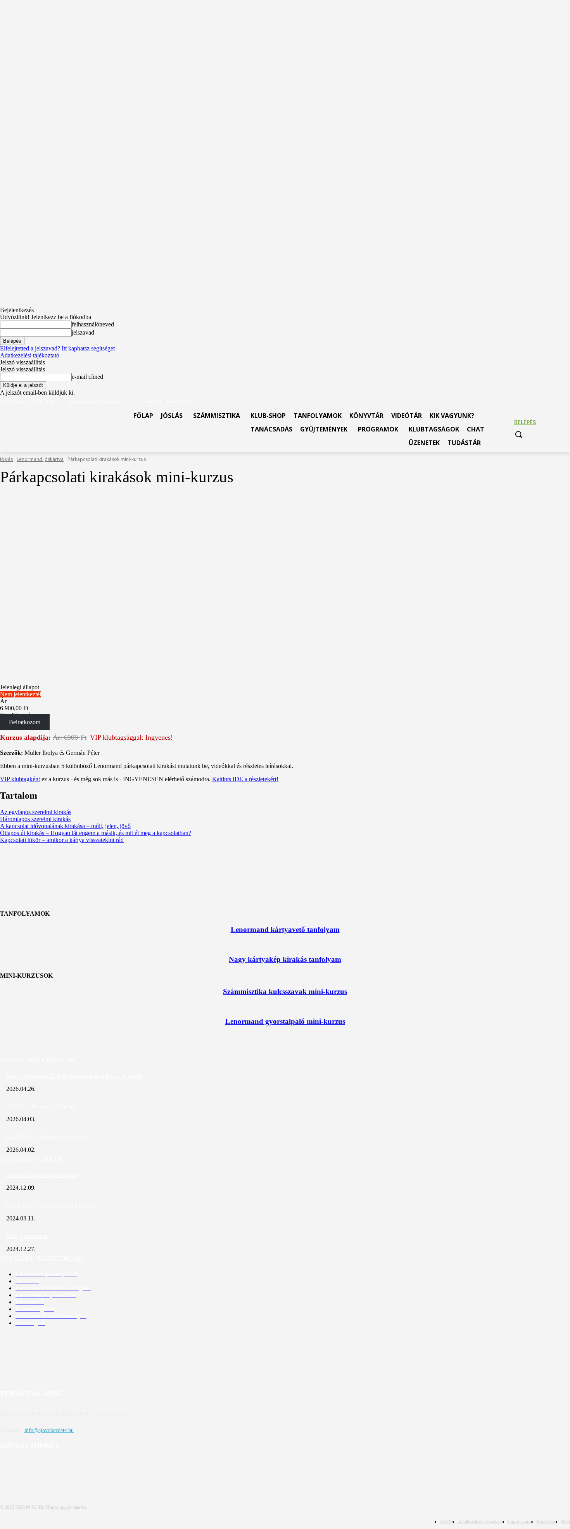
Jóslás (6, 459)
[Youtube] (565, 401)
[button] (518, 434)
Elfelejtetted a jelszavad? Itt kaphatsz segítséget (57, 348)
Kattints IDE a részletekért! (245, 779)
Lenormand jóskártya (40, 459)
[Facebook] (533, 401)
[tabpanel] (285, 757)
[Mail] (544, 401)
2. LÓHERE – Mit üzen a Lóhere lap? (48, 1137)
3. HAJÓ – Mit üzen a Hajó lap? (41, 1107)
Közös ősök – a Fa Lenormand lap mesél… (53, 1205)
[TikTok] (554, 401)
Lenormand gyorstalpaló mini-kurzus (285, 1021)
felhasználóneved (93, 324)
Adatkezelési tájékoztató (29, 355)
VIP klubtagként (20, 779)
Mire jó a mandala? (27, 1236)
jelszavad (83, 332)
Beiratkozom (24, 722)
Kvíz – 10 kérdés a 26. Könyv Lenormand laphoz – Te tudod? (74, 1076)
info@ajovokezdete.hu (49, 1430)
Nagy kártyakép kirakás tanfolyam (285, 959)
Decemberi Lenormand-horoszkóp (43, 1175)
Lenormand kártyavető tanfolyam (285, 929)
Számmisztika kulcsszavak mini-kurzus (285, 991)
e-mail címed (87, 376)
